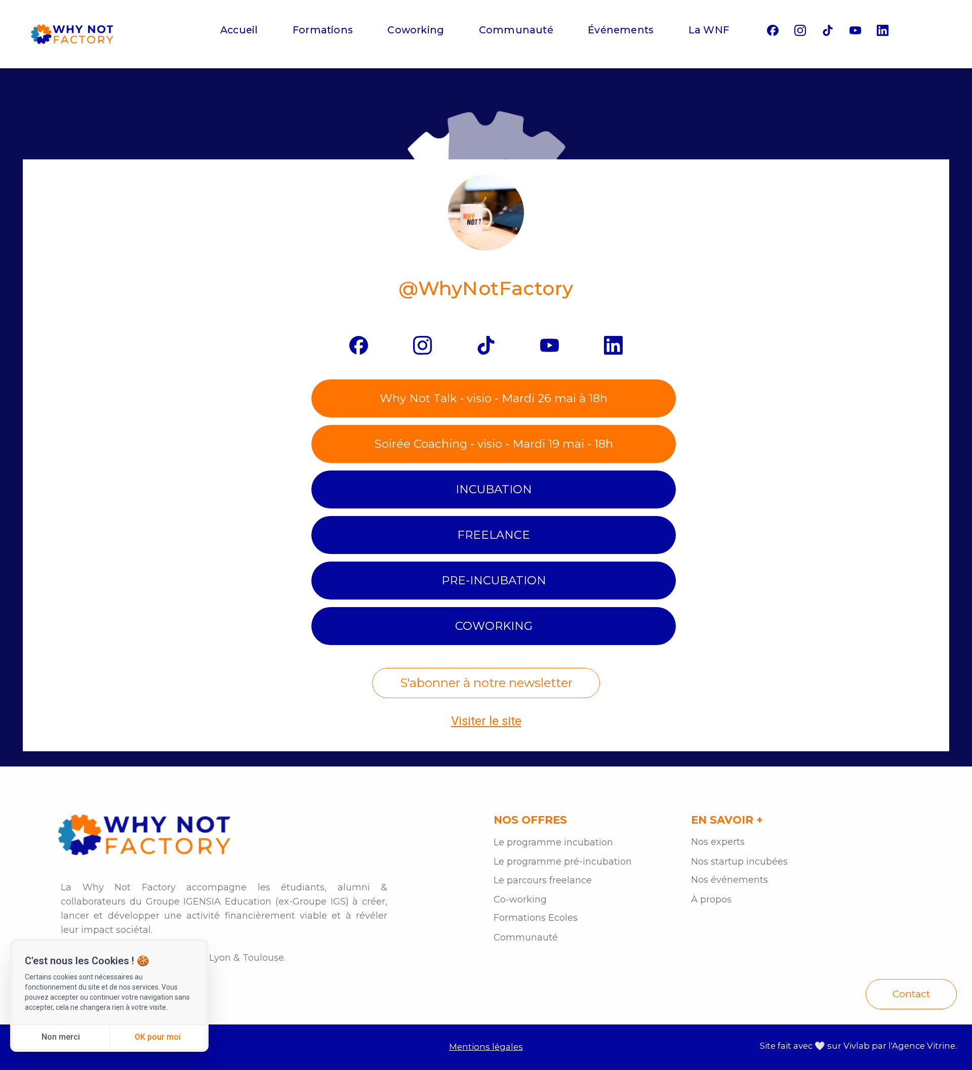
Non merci (61, 1037)
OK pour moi (158, 1037)
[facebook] (773, 30)
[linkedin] (882, 30)
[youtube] (855, 30)
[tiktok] (828, 30)
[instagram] (800, 30)
